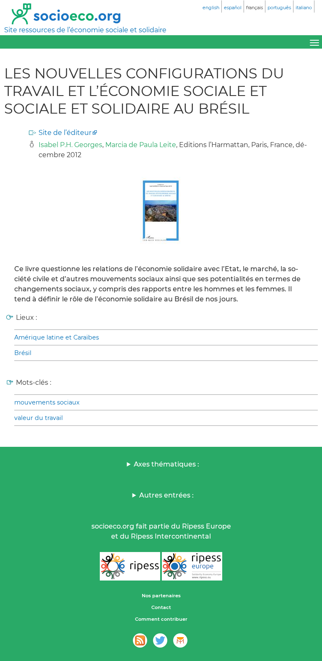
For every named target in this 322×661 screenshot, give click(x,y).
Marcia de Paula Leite (140, 145)
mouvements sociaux (47, 402)
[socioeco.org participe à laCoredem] (180, 640)
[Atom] (140, 640)
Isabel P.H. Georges (70, 145)
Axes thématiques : (166, 464)
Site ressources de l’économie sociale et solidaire (85, 30)
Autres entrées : (166, 495)
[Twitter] (160, 640)
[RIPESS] (130, 566)
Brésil (22, 353)
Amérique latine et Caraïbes (56, 337)
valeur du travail (38, 418)
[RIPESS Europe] (192, 566)
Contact (161, 607)
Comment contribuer (161, 619)
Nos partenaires (161, 596)
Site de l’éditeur (65, 133)
